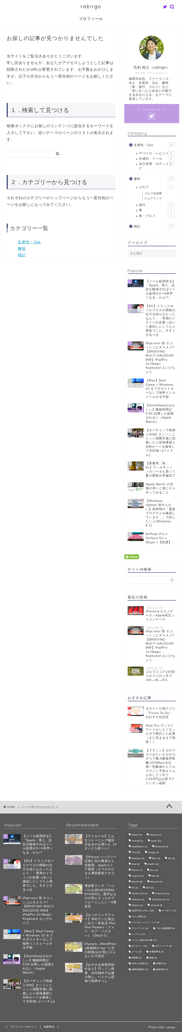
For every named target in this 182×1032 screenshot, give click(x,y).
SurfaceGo (162, 893)
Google (153, 852)
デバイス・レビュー (155, 153)
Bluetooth (161, 846)
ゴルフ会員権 (153, 193)
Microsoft (156, 882)
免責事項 (49, 1026)
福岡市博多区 (140, 969)
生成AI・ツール (155, 158)
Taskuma (138, 899)
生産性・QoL (29, 242)
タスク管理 (139, 916)
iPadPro (153, 864)
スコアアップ (153, 198)
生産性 (161, 963)
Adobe (137, 835)
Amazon (155, 835)
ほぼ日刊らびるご (143, 911)
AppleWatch (139, 846)
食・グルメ (155, 215)
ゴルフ (155, 187)
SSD (150, 887)
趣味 (22, 248)
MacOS (137, 882)
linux (154, 870)
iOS (171, 858)
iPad (136, 864)
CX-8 (136, 852)
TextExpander (160, 899)
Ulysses (137, 905)
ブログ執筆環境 (165, 928)
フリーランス (140, 928)
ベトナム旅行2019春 (144, 940)
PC (135, 887)
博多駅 (137, 957)
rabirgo (91, 6)
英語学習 (162, 969)
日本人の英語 (140, 963)
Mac (155, 876)
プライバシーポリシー (23, 1026)
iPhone (137, 870)
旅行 (155, 204)
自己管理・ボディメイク (155, 166)
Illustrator (138, 858)
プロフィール (91, 18)
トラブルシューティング (145, 922)
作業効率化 (156, 952)
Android (137, 841)
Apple (156, 841)
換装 (153, 957)
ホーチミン (139, 946)
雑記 (22, 255)
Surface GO (139, 893)
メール (137, 952)
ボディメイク (163, 946)
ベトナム (138, 934)
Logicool (138, 876)
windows (156, 905)
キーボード (169, 911)
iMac (156, 858)
